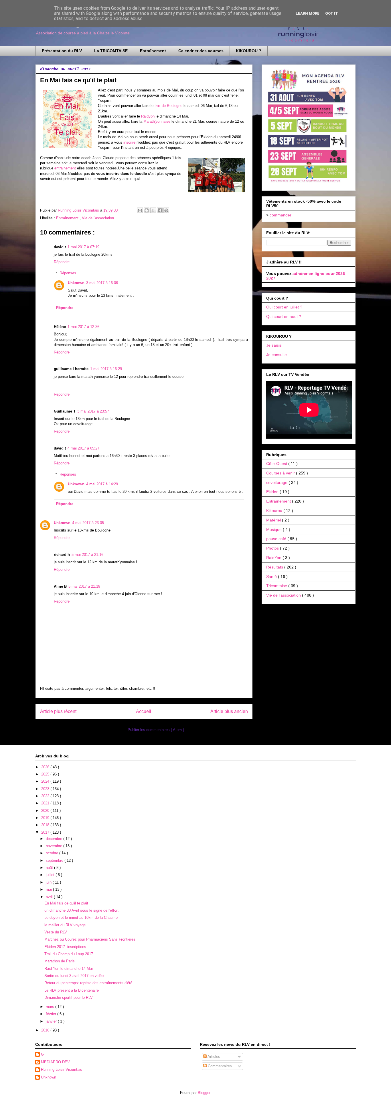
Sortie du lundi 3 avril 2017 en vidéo (74, 976)
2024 (45, 781)
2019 (45, 818)
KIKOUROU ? (248, 50)
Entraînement (153, 50)
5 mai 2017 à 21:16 (87, 554)
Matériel (274, 520)
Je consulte (276, 354)
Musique (274, 529)
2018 (45, 825)
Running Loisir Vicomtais (61, 1069)
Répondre (62, 262)
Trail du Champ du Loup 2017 (68, 954)
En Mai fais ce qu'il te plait (66, 903)
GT (43, 1054)
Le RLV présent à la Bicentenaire (71, 990)
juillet (51, 875)
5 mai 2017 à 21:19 (84, 586)
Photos (273, 548)
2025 (45, 774)
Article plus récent (58, 711)
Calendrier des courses (201, 50)
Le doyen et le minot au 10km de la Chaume (81, 917)
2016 (45, 1030)
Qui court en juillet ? (284, 307)
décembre (54, 839)
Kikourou (274, 510)
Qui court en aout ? (283, 316)
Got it (331, 13)
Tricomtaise (277, 585)
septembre (55, 860)
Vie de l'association (98, 218)
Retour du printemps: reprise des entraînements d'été (88, 983)
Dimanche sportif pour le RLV (68, 997)
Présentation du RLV (62, 50)
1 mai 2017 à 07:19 (83, 247)
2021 (45, 803)
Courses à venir (281, 473)
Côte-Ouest (277, 463)
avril (50, 897)
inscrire (129, 142)
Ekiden (273, 491)
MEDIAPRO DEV (55, 1062)
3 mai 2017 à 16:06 (102, 283)
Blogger (204, 1093)
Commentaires (219, 1066)
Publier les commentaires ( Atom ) (156, 730)
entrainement (65, 168)
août (50, 867)
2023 (45, 789)
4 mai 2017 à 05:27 (83, 448)
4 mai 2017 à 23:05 (88, 523)
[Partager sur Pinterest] (166, 210)
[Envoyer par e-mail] (140, 210)
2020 (45, 810)
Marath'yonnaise (156, 121)
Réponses (68, 273)
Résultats (275, 567)
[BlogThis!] (146, 210)
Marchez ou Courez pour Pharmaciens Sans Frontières (89, 939)
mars (50, 1007)
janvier (52, 1021)
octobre (52, 853)
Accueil (143, 711)
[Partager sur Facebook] (160, 210)
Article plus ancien (229, 711)
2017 (45, 832)
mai (49, 889)
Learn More (307, 13)
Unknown (76, 283)
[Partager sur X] (153, 210)
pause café (276, 538)
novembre (54, 846)
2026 (45, 767)
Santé (272, 576)
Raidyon (148, 116)
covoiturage (277, 482)
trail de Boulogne (168, 105)
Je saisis (274, 345)
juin (49, 882)
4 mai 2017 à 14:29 (102, 484)
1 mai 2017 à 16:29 (106, 369)
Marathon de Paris (59, 961)
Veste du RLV (55, 932)
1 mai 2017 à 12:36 (83, 327)
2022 (45, 796)
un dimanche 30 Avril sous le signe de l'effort (81, 910)
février (51, 1014)
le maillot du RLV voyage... (66, 925)
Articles (213, 1056)
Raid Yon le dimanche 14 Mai (68, 968)
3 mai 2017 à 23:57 (93, 411)
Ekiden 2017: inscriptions (65, 947)
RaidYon (274, 557)
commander (280, 215)
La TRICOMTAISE (111, 50)
